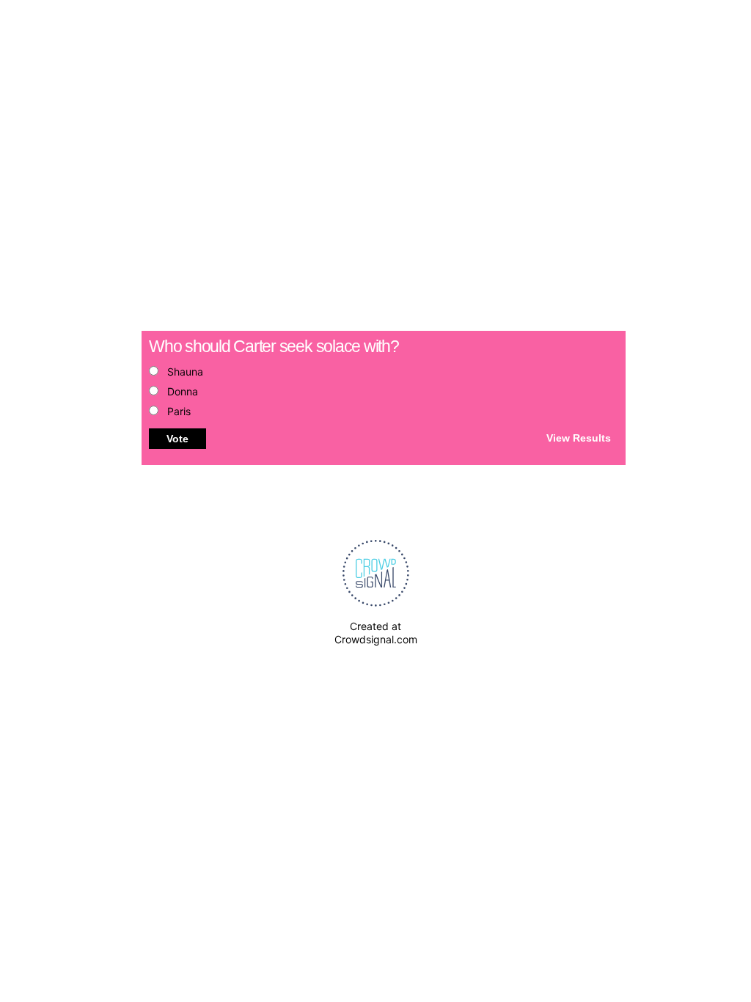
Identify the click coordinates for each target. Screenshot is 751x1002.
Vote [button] (177, 439)
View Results (578, 437)
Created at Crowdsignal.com (375, 633)
